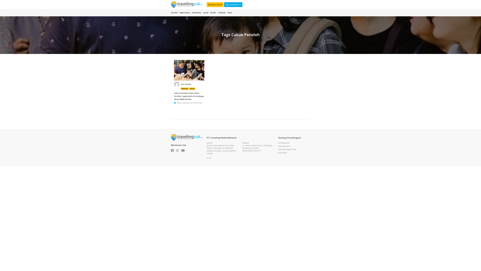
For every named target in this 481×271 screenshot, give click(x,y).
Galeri (205, 13)
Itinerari (222, 13)
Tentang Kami (284, 143)
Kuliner (174, 13)
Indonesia (184, 89)
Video (229, 13)
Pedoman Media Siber (287, 149)
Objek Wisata (184, 13)
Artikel (213, 13)
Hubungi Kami (284, 146)
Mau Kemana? (232, 4)
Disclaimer (282, 152)
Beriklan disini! (215, 4)
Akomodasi (196, 13)
